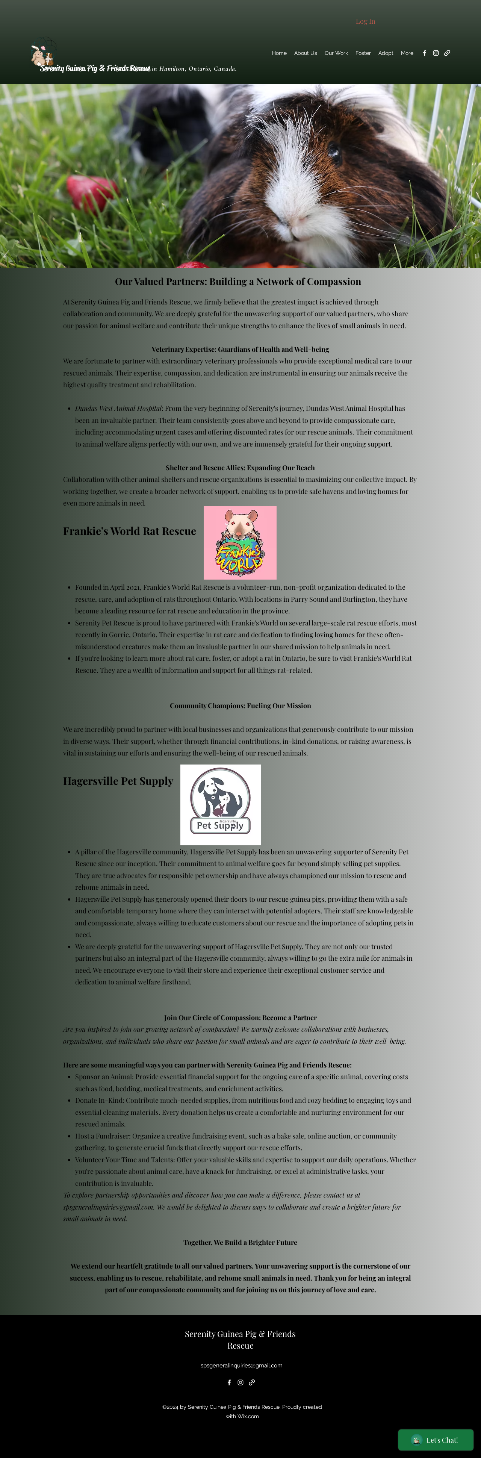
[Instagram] (436, 53)
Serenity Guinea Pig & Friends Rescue (95, 68)
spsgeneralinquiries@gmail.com (108, 1206)
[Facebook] (424, 53)
